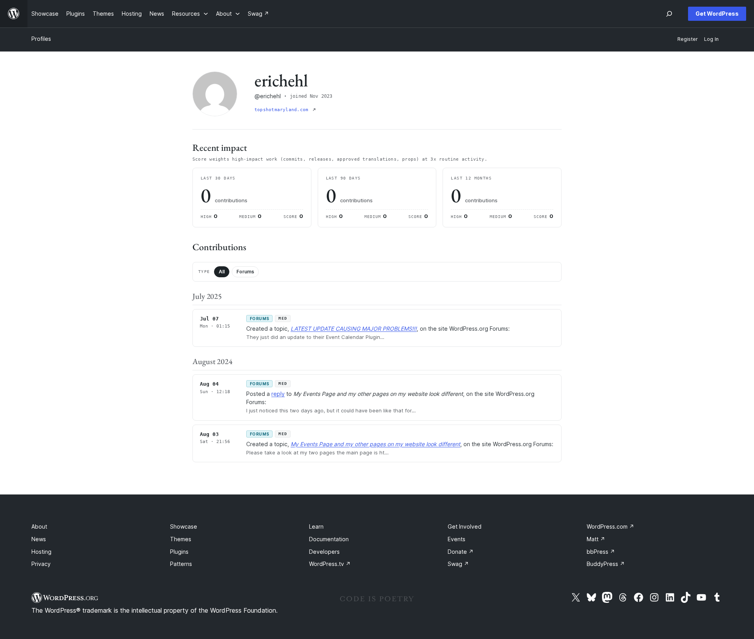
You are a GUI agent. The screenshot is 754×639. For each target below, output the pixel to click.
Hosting (41, 551)
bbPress (601, 551)
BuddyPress (606, 563)
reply (278, 393)
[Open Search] (669, 13)
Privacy (41, 563)
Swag (458, 563)
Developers (324, 551)
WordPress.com (610, 526)
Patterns (181, 563)
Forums (245, 272)
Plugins (179, 551)
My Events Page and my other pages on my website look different (375, 444)
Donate (461, 551)
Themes (180, 539)
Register (687, 39)
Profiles (41, 38)
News (38, 539)
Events (456, 539)
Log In (711, 39)
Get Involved (464, 526)
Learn (316, 526)
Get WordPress (717, 13)
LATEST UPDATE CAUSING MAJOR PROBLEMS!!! (354, 328)
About (39, 526)
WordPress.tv (330, 563)
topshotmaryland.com (282, 109)
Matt (596, 539)
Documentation (329, 539)
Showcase (183, 526)
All (222, 272)
